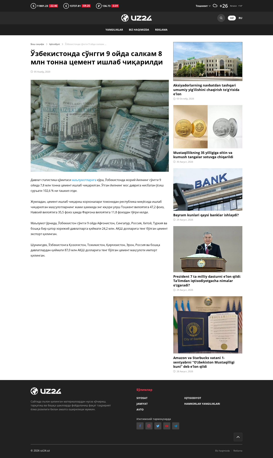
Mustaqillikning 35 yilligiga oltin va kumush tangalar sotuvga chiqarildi (203, 155)
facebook (140, 425)
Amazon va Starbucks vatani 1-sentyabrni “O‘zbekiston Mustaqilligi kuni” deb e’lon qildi (204, 362)
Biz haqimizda (139, 29)
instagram (148, 425)
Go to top (238, 437)
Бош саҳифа (37, 44)
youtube (166, 425)
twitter (157, 425)
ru (240, 18)
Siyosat (141, 398)
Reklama (161, 29)
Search (221, 18)
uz (232, 18)
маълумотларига (84, 180)
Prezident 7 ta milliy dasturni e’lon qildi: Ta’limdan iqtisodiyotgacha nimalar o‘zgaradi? (207, 280)
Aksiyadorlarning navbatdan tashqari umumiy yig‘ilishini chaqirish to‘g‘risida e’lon (206, 89)
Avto (140, 409)
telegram (175, 425)
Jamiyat (142, 403)
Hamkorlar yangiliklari (202, 403)
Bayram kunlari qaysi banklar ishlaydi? (206, 215)
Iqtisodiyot (54, 44)
